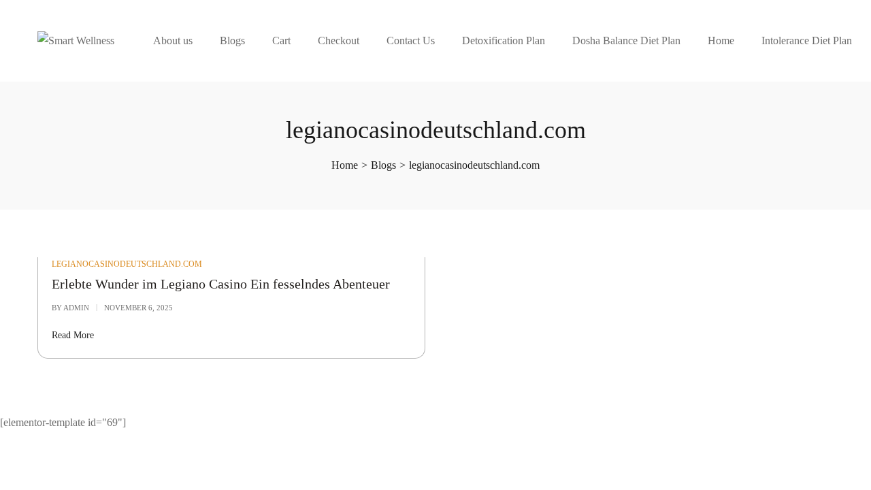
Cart (281, 40)
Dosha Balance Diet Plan (626, 40)
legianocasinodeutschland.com (127, 264)
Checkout (338, 40)
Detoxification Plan (503, 40)
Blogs (232, 40)
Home (721, 40)
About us (173, 40)
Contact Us (411, 40)
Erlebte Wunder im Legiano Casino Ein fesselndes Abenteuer (221, 283)
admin (76, 308)
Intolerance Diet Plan (806, 40)
